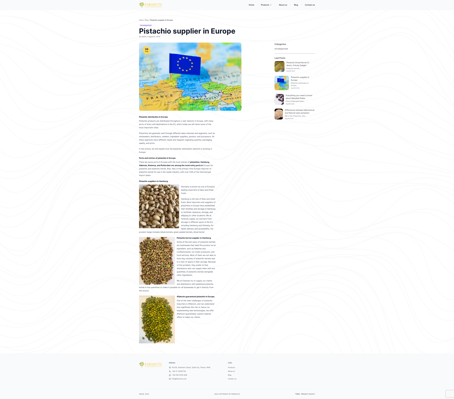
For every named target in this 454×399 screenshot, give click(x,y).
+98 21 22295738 (179, 371)
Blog (296, 5)
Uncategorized (145, 25)
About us (283, 5)
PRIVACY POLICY (308, 394)
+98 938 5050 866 (179, 375)
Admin (144, 37)
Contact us (310, 5)
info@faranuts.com (179, 379)
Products (265, 5)
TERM (297, 394)
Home (251, 5)
